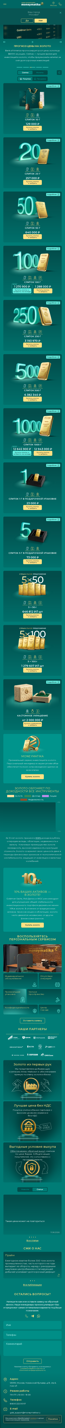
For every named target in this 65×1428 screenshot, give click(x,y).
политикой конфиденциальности (32, 1370)
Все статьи (32, 1240)
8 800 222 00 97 (18, 1403)
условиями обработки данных (31, 1368)
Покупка (27, 79)
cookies (33, 1418)
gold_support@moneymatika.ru (25, 1412)
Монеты (40, 73)
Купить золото (32, 776)
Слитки (25, 73)
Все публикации (32, 1285)
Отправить (32, 1361)
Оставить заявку (32, 1020)
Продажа (41, 79)
